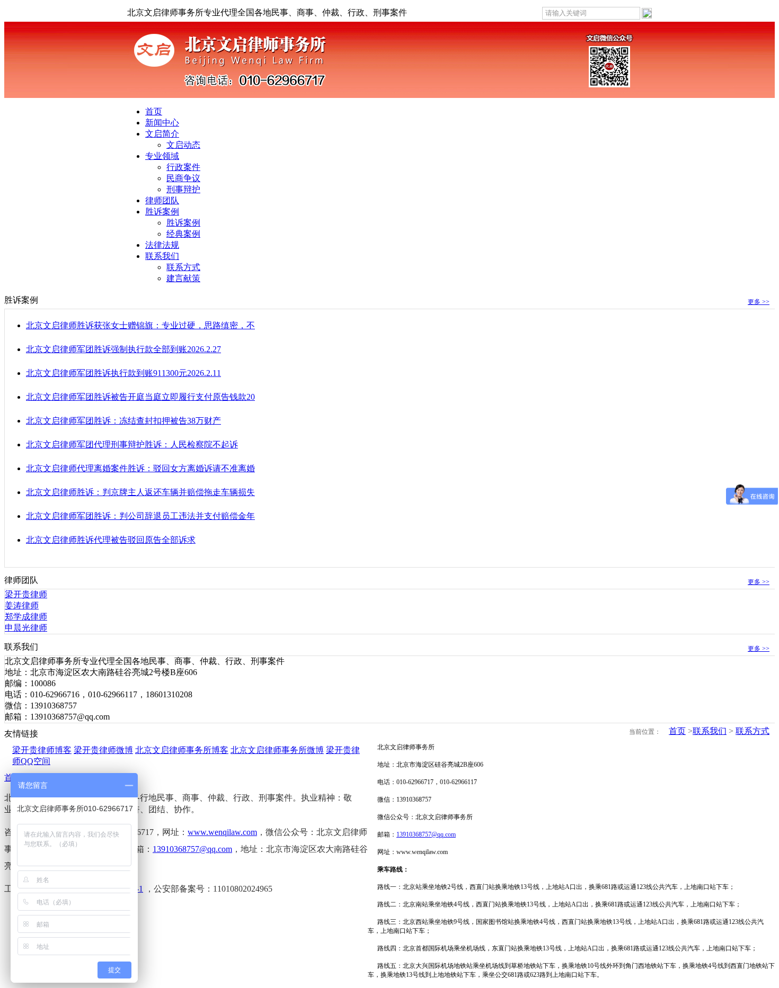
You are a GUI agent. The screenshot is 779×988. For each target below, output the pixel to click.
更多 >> (758, 302)
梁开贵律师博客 (42, 750)
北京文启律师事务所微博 (277, 750)
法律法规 (162, 244)
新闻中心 (162, 122)
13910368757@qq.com (192, 849)
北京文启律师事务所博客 (181, 750)
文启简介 (162, 133)
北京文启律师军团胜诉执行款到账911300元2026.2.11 (123, 373)
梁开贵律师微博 (103, 750)
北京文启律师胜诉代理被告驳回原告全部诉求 (111, 539)
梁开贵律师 (26, 594)
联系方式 (183, 267)
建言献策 (183, 278)
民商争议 (183, 178)
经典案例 (183, 233)
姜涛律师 (22, 605)
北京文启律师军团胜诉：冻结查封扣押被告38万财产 (123, 420)
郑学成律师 (26, 616)
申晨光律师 (26, 627)
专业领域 (162, 155)
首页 (153, 111)
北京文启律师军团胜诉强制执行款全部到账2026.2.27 (123, 349)
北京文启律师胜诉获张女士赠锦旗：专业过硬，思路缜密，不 (140, 325)
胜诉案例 (162, 211)
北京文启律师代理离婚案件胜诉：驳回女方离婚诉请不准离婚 (140, 468)
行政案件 (183, 167)
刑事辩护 (183, 189)
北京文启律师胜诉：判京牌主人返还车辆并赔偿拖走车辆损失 (140, 492)
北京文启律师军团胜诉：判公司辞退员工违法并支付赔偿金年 (140, 515)
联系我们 (162, 256)
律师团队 (162, 200)
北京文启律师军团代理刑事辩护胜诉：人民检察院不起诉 (132, 444)
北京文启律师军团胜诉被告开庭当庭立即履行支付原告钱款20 (140, 396)
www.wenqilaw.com (222, 832)
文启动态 (183, 144)
